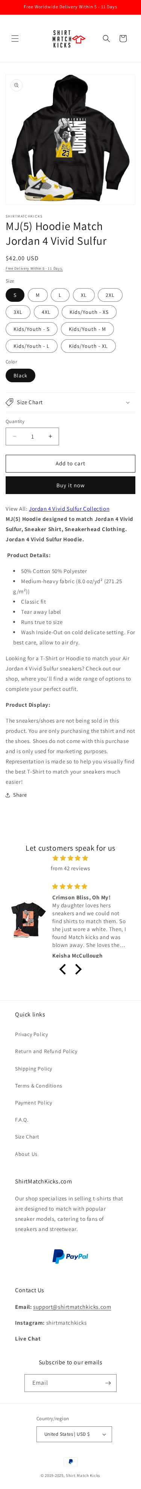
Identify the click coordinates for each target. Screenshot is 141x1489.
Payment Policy (33, 1102)
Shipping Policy (33, 1068)
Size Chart (27, 1136)
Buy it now (70, 485)
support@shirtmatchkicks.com (72, 1306)
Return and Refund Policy (46, 1051)
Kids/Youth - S (32, 329)
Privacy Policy (31, 1034)
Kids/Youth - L (32, 346)
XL (84, 295)
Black (20, 375)
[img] (70, 858)
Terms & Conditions (38, 1085)
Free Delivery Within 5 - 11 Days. (34, 268)
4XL (46, 312)
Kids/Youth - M (87, 329)
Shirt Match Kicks (83, 1475)
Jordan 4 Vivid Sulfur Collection (69, 508)
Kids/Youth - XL (88, 346)
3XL (18, 312)
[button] (15, 38)
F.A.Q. (22, 1119)
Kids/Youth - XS (89, 312)
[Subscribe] (108, 1383)
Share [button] (20, 794)
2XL (110, 295)
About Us (26, 1154)
